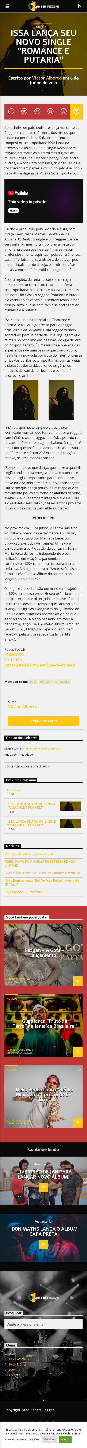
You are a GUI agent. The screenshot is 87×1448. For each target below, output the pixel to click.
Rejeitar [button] (49, 1439)
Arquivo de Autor (43, 721)
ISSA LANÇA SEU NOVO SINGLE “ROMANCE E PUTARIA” (31, 806)
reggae (45, 682)
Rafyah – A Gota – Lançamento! (28, 854)
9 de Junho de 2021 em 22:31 (43, 749)
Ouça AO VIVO (19, 1359)
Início (12, 1354)
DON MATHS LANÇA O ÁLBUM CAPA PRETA (44, 1231)
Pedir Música (18, 1364)
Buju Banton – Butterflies (24, 892)
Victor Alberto (47, 78)
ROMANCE (62, 682)
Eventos (14, 1370)
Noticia (41, 27)
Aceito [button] (65, 1439)
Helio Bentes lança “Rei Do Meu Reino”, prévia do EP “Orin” (41, 883)
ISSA (33, 682)
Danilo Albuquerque (20, 1049)
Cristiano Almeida (18, 979)
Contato (14, 1375)
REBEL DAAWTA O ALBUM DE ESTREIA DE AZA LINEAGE (39, 864)
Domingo (14, 790)
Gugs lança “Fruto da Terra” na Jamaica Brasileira (42, 873)
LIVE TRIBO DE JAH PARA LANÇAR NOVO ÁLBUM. (44, 1174)
